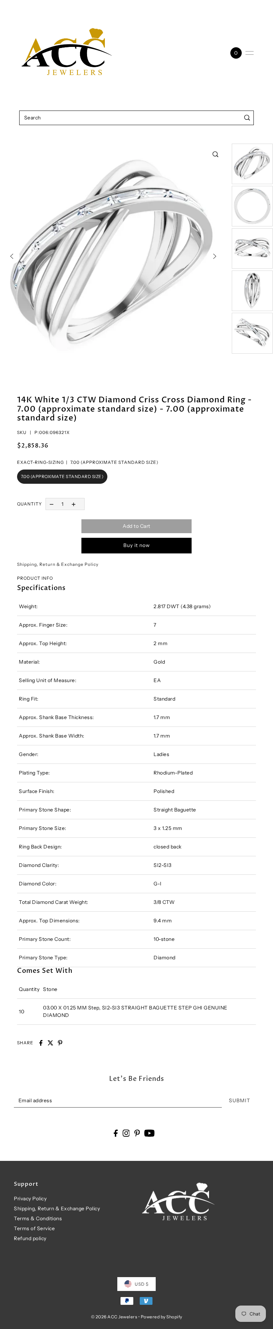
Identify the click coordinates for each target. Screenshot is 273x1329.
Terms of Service (34, 1228)
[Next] (215, 256)
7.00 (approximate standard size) (62, 476)
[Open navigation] (249, 53)
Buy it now (136, 545)
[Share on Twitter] (50, 1043)
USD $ (142, 1284)
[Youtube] (149, 1133)
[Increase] (73, 503)
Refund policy (30, 1238)
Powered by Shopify (161, 1316)
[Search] (246, 118)
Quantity (29, 504)
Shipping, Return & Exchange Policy (57, 1208)
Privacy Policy (30, 1198)
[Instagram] (126, 1133)
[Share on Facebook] (41, 1043)
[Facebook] (116, 1133)
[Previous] (12, 256)
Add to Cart (136, 526)
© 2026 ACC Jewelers (114, 1316)
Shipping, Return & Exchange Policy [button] (57, 564)
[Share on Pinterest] (60, 1043)
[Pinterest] (137, 1133)
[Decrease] (51, 503)
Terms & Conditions (38, 1218)
